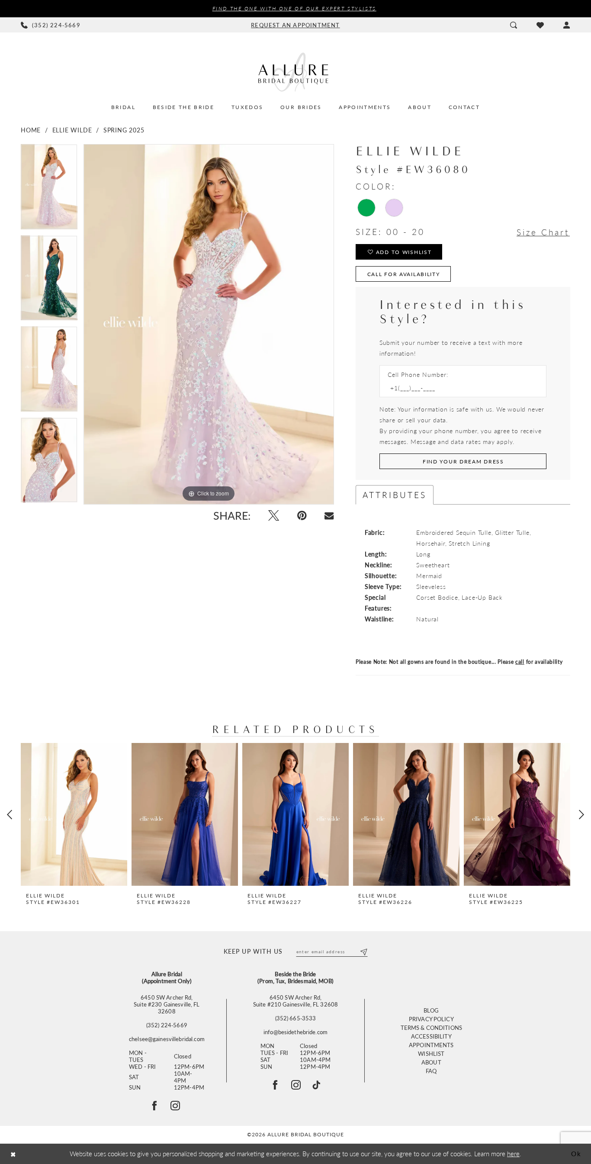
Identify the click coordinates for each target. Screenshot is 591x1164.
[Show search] (513, 25)
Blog (431, 1010)
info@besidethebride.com (295, 1032)
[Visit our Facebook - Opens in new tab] (275, 1085)
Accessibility (431, 1036)
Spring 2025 (124, 129)
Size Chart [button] (543, 232)
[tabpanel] (49, 189)
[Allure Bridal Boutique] (295, 72)
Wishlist (431, 1053)
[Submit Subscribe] (363, 951)
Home (31, 129)
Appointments (431, 1045)
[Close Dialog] (13, 1153)
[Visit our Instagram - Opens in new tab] (296, 1085)
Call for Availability (403, 274)
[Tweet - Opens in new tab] (273, 515)
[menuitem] (50, 25)
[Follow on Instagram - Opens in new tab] (175, 1105)
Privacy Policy (431, 1019)
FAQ (431, 1071)
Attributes (395, 495)
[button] (566, 25)
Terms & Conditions (431, 1027)
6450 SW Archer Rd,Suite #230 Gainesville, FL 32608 (166, 1004)
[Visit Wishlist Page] (540, 25)
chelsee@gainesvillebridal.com (167, 1038)
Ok (576, 1153)
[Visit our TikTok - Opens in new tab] (316, 1085)
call (519, 662)
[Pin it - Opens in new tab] (302, 515)
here (513, 1153)
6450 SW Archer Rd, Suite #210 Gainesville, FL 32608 (295, 1001)
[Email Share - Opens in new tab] (329, 516)
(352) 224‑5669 (166, 1025)
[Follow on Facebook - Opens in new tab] (154, 1105)
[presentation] (74, 814)
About (431, 1062)
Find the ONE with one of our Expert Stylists (294, 8)
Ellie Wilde (72, 129)
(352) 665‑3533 (295, 1018)
